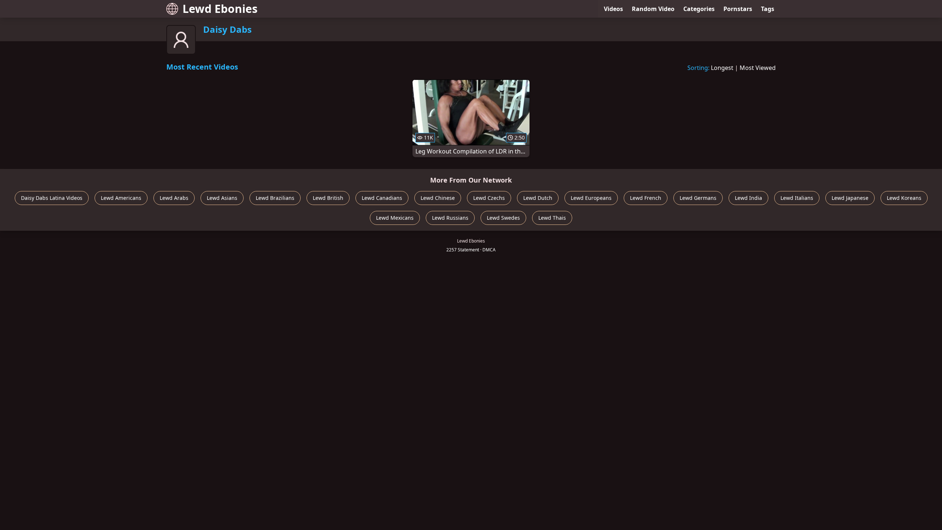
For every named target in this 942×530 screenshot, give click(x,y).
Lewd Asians (222, 197)
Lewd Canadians (382, 197)
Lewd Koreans (904, 197)
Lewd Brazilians (275, 197)
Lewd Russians (450, 217)
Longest (722, 68)
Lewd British (328, 197)
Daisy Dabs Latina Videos (51, 197)
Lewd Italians (796, 197)
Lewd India (748, 197)
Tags (767, 9)
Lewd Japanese (850, 197)
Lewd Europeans (591, 197)
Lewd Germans (698, 197)
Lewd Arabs (174, 197)
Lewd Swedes (503, 217)
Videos (613, 9)
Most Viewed (758, 68)
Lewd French (645, 197)
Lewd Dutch (537, 197)
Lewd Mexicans (395, 217)
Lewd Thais (552, 217)
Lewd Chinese (438, 197)
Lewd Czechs (489, 197)
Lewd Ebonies (220, 8)
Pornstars (737, 9)
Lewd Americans (121, 197)
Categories (699, 9)
